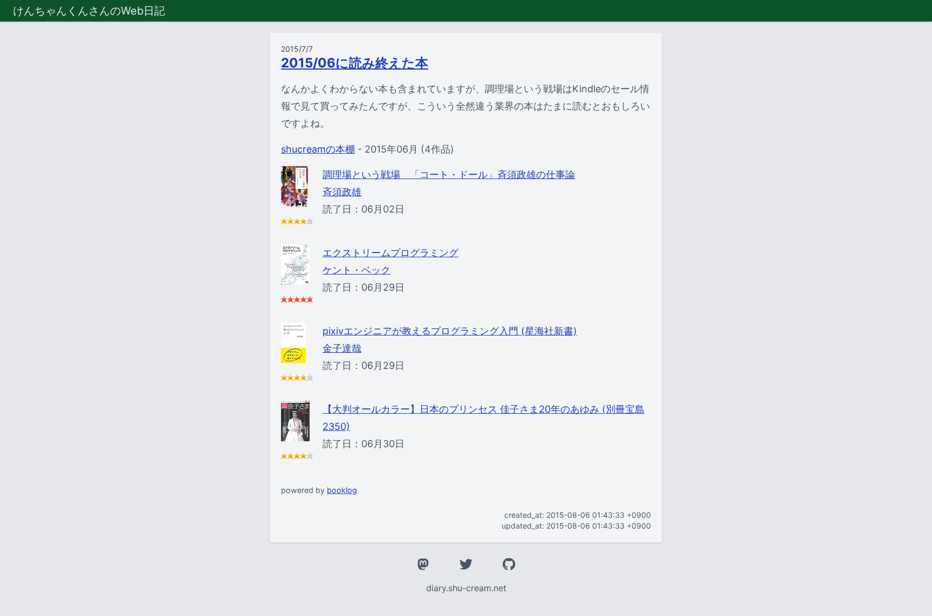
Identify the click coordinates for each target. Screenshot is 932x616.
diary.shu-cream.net (466, 588)
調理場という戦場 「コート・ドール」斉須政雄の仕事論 (449, 174)
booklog (342, 490)
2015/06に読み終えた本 (354, 63)
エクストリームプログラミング (390, 252)
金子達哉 (342, 348)
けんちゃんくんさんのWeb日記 (89, 10)
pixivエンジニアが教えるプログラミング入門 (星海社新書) (450, 331)
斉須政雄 (342, 191)
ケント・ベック (356, 270)
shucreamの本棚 (318, 149)
